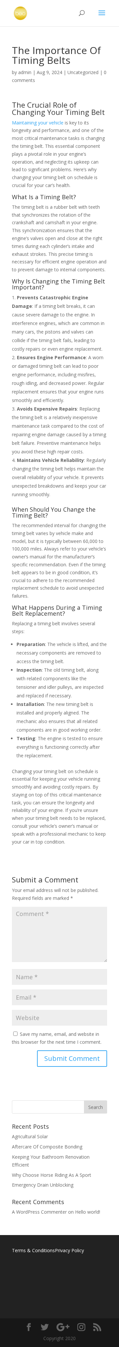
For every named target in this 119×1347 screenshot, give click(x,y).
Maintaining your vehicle (38, 123)
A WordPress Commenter (39, 1212)
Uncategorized (83, 72)
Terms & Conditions (33, 1250)
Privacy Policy (69, 1250)
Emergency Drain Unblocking (42, 1185)
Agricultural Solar (30, 1136)
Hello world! (87, 1212)
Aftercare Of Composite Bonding (47, 1147)
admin (24, 72)
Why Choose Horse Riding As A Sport (51, 1175)
